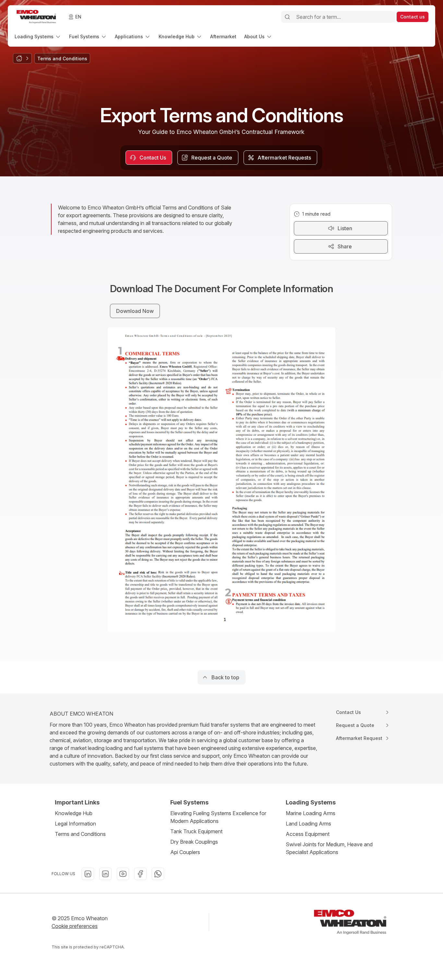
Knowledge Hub (73, 813)
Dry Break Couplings (194, 841)
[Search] (287, 17)
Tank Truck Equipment (196, 831)
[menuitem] (38, 36)
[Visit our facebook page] (140, 874)
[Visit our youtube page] (123, 874)
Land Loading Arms (308, 823)
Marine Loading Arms (310, 813)
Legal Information (75, 823)
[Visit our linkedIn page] (88, 874)
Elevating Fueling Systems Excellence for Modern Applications (218, 817)
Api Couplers (185, 852)
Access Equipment (307, 834)
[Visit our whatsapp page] (158, 874)
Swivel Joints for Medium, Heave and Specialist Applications (329, 848)
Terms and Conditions (80, 834)
